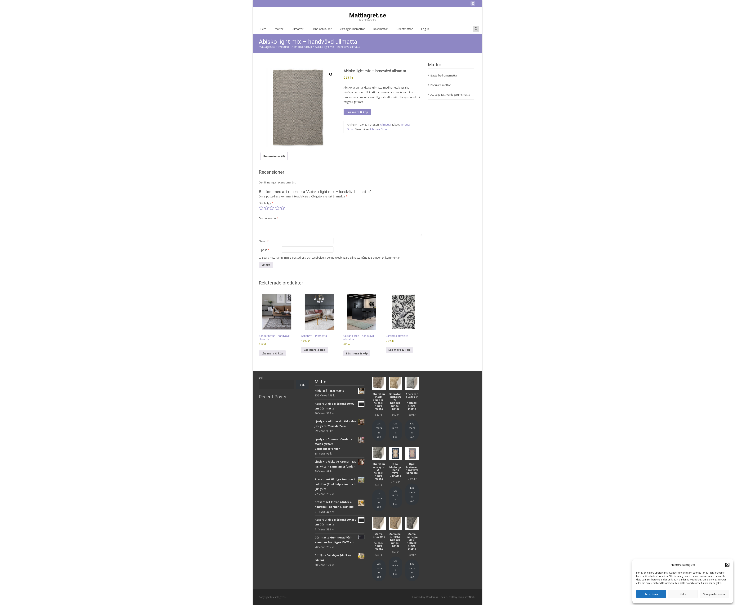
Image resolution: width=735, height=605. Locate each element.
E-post (264, 250)
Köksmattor (380, 29)
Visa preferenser (714, 594)
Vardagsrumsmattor (352, 29)
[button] (727, 565)
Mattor (279, 29)
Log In (425, 29)
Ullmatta (385, 124)
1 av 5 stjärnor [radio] (261, 208)
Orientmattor (404, 29)
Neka (682, 594)
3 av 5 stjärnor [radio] (272, 208)
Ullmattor (297, 29)
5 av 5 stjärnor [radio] (282, 208)
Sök (261, 377)
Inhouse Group (379, 129)
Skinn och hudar (322, 29)
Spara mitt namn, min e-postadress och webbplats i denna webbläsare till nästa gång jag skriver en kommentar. (331, 257)
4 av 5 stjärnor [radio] (277, 208)
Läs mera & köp (357, 112)
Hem (263, 29)
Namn (264, 241)
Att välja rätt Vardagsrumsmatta (450, 94)
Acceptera (651, 594)
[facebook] (472, 4)
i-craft (451, 597)
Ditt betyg (266, 203)
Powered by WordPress (425, 597)
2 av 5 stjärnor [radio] (266, 208)
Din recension (268, 218)
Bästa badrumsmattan (444, 75)
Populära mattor (440, 85)
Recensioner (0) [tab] (274, 156)
